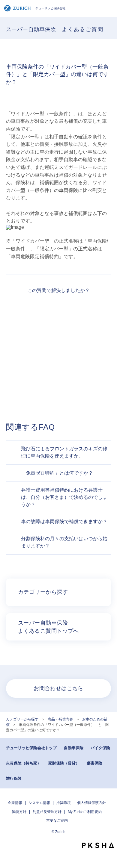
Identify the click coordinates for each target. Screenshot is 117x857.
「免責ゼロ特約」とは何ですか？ (57, 473)
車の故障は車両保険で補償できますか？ (64, 521)
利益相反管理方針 (47, 812)
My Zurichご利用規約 (85, 812)
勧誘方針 (19, 812)
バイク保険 (100, 748)
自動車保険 (73, 748)
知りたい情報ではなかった (58, 375)
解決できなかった (58, 353)
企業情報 (15, 803)
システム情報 (39, 803)
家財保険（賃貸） (64, 763)
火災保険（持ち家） (23, 763)
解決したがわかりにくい (58, 332)
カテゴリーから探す (22, 719)
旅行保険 (14, 778)
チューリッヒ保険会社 (50, 8)
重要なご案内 (57, 820)
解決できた (58, 310)
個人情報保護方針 (91, 803)
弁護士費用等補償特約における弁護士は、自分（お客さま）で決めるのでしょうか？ (64, 497)
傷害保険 (94, 763)
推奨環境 (63, 803)
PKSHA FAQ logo (98, 845)
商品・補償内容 (60, 719)
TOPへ (110, 835)
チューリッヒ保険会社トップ (31, 748)
